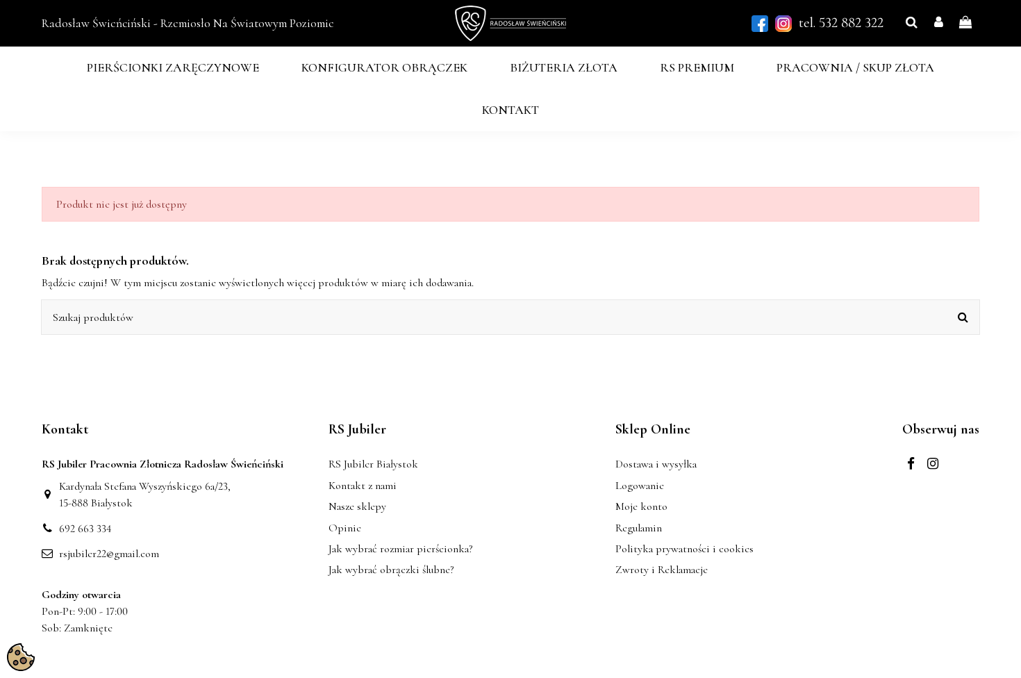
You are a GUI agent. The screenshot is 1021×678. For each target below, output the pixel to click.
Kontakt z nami (363, 486)
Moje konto (641, 506)
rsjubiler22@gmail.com (109, 554)
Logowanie (639, 486)
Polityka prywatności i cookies (684, 549)
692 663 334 (85, 529)
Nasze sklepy (357, 506)
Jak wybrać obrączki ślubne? (391, 570)
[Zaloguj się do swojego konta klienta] (939, 23)
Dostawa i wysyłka (656, 464)
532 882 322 (851, 22)
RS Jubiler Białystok (373, 464)
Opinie (345, 528)
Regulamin (638, 528)
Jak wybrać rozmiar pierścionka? (400, 549)
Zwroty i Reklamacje (661, 570)
